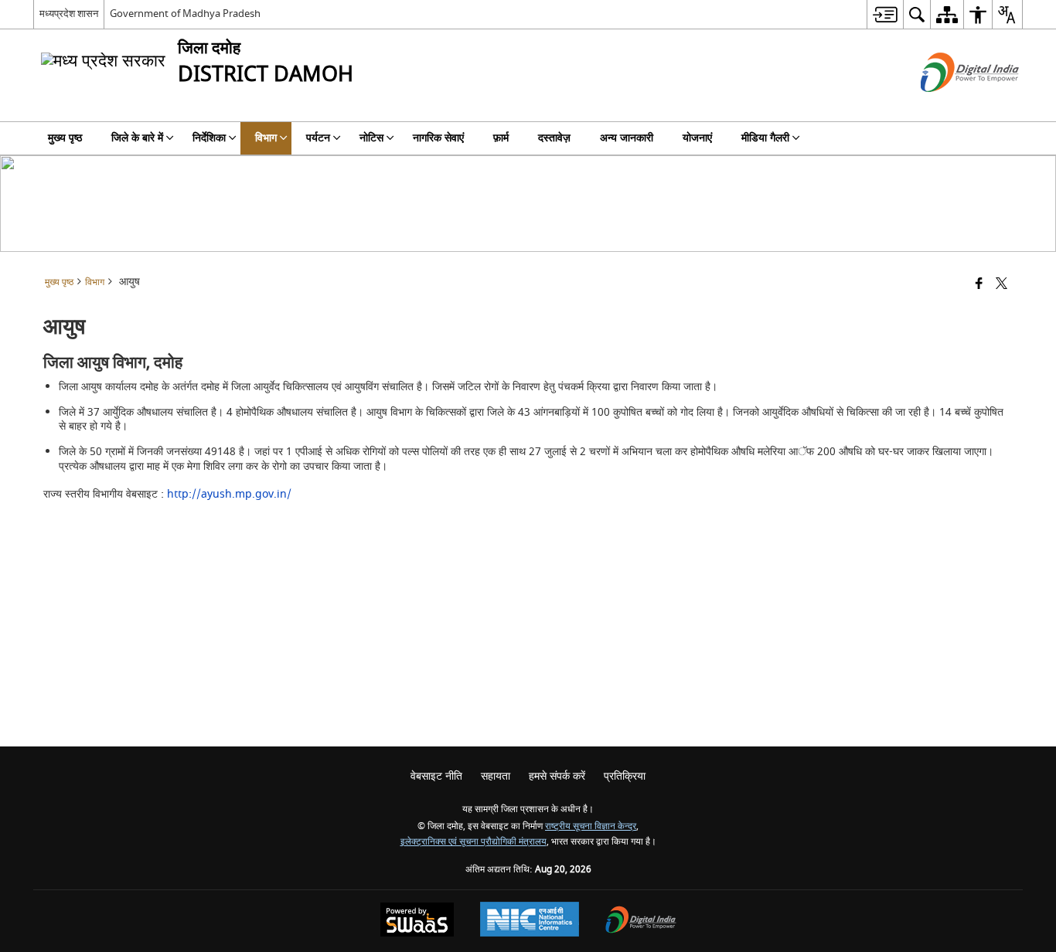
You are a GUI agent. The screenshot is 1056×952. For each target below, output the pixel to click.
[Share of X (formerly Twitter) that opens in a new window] (1001, 284)
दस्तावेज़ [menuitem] (554, 138)
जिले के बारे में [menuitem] (137, 138)
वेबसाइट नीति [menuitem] (436, 776)
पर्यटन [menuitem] (318, 138)
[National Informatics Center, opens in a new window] (529, 921)
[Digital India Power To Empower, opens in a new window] (641, 921)
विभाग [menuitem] (266, 138)
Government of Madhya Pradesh (185, 13)
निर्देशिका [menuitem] (209, 138)
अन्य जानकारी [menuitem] (626, 138)
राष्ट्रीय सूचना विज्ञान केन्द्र (590, 826)
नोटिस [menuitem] (371, 138)
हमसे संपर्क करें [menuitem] (557, 776)
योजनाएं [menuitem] (697, 138)
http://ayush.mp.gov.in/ (229, 494)
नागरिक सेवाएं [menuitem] (438, 138)
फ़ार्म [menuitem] (501, 138)
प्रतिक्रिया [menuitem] (625, 776)
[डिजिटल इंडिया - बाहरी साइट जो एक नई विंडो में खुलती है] (950, 105)
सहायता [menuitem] (495, 776)
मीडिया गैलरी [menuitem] (765, 138)
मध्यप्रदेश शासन (68, 13)
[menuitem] (885, 14)
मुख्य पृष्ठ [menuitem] (65, 138)
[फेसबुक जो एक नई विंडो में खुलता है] (979, 284)
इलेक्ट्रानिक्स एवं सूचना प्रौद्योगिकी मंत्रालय (473, 841)
